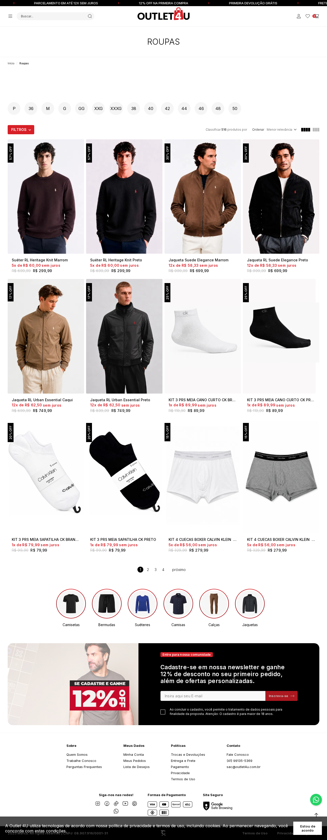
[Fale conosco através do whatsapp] (316, 799)
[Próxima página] (179, 570)
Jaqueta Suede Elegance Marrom (198, 260)
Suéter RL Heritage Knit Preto (116, 260)
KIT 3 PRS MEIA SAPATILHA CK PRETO (123, 539)
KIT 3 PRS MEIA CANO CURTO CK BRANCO (203, 400)
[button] (316, 815)
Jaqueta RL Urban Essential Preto (120, 400)
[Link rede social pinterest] (134, 803)
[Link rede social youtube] (125, 803)
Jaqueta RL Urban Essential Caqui (42, 400)
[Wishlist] (307, 16)
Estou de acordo (307, 828)
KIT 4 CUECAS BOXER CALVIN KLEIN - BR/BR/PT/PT (203, 539)
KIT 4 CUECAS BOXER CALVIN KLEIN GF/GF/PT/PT (281, 539)
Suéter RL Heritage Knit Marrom (40, 260)
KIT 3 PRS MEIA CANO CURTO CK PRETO (281, 400)
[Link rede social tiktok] (116, 803)
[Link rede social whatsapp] (116, 811)
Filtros (19, 129)
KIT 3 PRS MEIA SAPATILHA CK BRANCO (46, 539)
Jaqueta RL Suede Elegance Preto (277, 260)
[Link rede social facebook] (107, 803)
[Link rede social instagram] (98, 803)
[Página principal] (163, 13)
